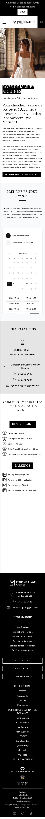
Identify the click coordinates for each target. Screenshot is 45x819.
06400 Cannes (25, 595)
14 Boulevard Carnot (21, 364)
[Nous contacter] (14, 813)
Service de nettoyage (22, 650)
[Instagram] (22, 783)
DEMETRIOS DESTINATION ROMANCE (22, 711)
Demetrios (22, 705)
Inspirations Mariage (22, 631)
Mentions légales (22, 795)
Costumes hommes (23, 677)
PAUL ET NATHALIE (22, 759)
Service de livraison (22, 641)
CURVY (22, 700)
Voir (22, 12)
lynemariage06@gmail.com (25, 385)
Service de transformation (22, 645)
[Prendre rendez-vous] (41, 22)
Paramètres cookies (23, 801)
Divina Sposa (22, 717)
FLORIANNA (22, 722)
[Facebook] (18, 783)
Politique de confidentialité (22, 798)
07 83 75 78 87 (25, 379)
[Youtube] (26, 783)
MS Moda (22, 754)
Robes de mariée (22, 661)
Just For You (22, 727)
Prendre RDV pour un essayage (21, 174)
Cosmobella (22, 696)
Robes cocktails (22, 669)
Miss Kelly (23, 750)
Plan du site (22, 792)
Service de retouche (22, 636)
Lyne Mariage (22, 627)
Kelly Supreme (23, 731)
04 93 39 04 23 (25, 373)
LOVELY (22, 736)
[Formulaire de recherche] (33, 22)
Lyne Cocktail (22, 740)
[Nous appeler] (22, 813)
